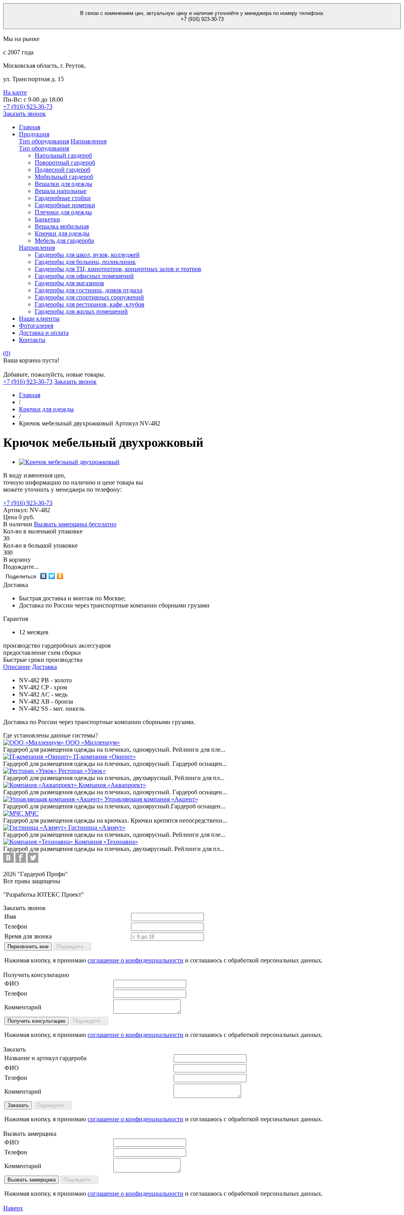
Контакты (32, 339)
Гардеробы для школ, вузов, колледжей (87, 254)
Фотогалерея (36, 325)
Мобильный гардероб (64, 176)
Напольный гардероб (63, 155)
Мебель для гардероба (64, 240)
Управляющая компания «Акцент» (151, 799)
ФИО (11, 983)
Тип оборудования (44, 141)
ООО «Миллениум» (92, 742)
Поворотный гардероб (65, 162)
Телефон (15, 926)
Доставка (44, 666)
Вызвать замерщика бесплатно (75, 524)
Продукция (34, 134)
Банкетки (47, 219)
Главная (29, 127)
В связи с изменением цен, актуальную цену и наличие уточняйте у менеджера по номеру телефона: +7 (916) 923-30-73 (202, 16)
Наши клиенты (39, 318)
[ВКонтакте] (43, 576)
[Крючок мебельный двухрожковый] (69, 462)
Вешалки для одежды (63, 183)
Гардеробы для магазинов (69, 283)
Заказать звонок (24, 113)
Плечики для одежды (63, 212)
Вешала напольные (60, 191)
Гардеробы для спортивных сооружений (89, 297)
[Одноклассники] (60, 576)
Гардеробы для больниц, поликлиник (85, 261)
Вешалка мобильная (62, 226)
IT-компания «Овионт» (104, 756)
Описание (16, 666)
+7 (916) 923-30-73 (27, 503)
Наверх (13, 1208)
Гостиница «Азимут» (96, 827)
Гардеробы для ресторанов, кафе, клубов (89, 304)
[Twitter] (52, 576)
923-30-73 (27, 106)
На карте (15, 92)
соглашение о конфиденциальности (135, 960)
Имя (10, 916)
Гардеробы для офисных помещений (84, 276)
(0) (6, 353)
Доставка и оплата (44, 332)
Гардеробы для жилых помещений (81, 311)
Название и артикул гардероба (45, 1058)
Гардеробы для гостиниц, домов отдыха (88, 290)
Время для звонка (28, 936)
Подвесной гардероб (62, 169)
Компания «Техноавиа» (106, 841)
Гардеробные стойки (63, 198)
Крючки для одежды (62, 233)
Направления (89, 141)
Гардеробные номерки (65, 205)
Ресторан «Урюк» (82, 770)
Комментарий (22, 1007)
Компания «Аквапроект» (112, 785)
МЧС (32, 813)
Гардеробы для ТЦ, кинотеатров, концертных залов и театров (118, 269)
